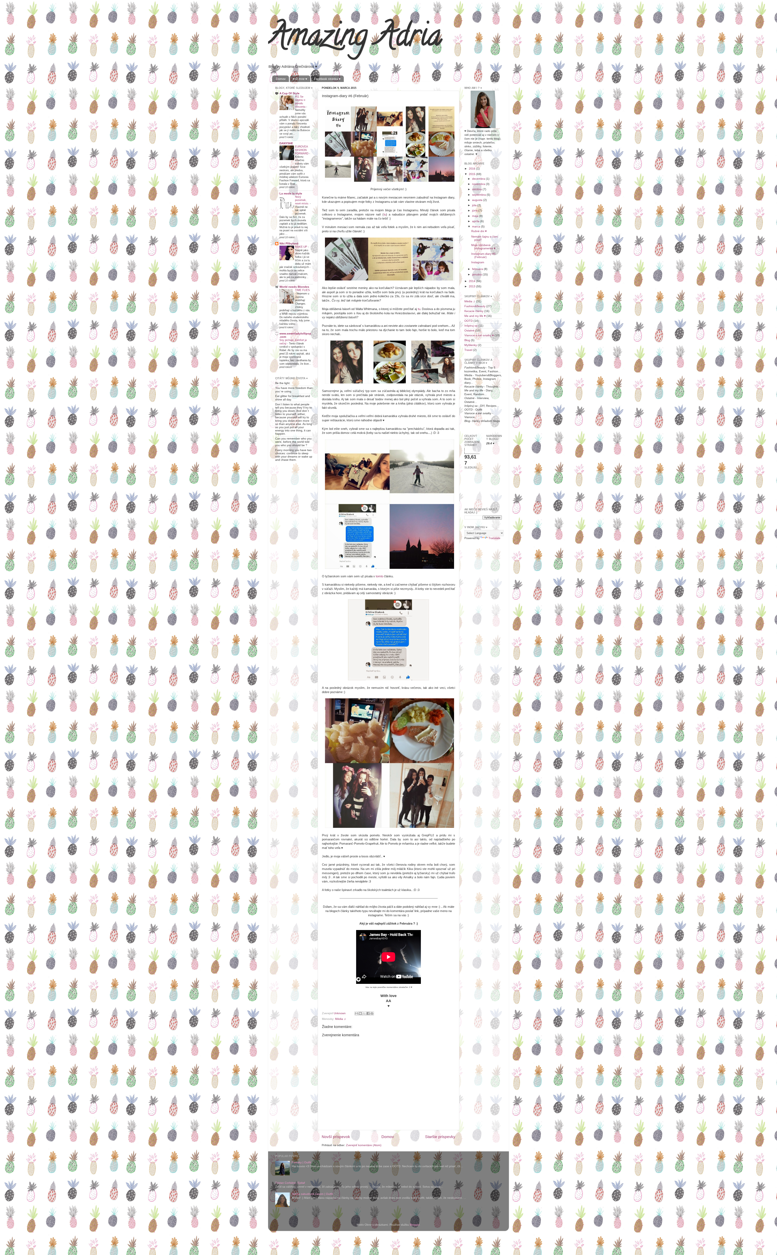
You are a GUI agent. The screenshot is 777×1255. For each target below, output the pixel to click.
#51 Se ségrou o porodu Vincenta (300, 101)
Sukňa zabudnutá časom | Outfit (312, 1194)
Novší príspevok (336, 1137)
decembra (479, 178)
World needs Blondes (294, 286)
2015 (472, 174)
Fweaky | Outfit (301, 1162)
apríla (476, 221)
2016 (472, 168)
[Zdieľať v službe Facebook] (368, 1013)
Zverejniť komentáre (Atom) (363, 1145)
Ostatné (469, 330)
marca (476, 226)
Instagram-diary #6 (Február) (483, 255)
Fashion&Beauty (474, 306)
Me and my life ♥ (475, 315)
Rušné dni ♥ (479, 231)
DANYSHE (286, 143)
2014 (472, 281)
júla (474, 205)
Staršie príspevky (440, 1137)
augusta (477, 200)
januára (477, 274)
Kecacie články (473, 311)
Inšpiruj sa (471, 325)
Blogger (414, 1224)
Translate (494, 538)
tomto (379, 576)
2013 (472, 286)
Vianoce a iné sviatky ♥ (479, 335)
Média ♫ (340, 1018)
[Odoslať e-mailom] (357, 1013)
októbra (477, 189)
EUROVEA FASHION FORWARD (302, 150)
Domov (281, 79)
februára (478, 269)
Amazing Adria (355, 38)
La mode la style (290, 193)
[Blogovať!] (360, 1013)
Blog (467, 340)
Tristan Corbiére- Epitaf (290, 1182)
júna (475, 210)
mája (475, 216)
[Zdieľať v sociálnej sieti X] (364, 1013)
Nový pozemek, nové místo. (302, 200)
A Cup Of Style (289, 93)
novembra (479, 184)
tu (385, 214)
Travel (468, 349)
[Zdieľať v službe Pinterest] (372, 1013)
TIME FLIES (302, 290)
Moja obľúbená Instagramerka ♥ (483, 247)
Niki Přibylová (288, 243)
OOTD (468, 320)
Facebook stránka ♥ (327, 79)
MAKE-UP (301, 246)
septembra (479, 194)
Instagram (477, 262)
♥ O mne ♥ (300, 79)
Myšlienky (470, 345)
